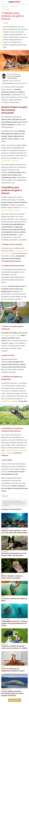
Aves (2, 574)
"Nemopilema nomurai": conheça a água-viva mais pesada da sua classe (14, 623)
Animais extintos (6, 689)
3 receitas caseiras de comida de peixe (14, 600)
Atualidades (4, 528)
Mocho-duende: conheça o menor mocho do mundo (12, 577)
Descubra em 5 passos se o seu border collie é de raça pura (13, 554)
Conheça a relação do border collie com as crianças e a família (14, 647)
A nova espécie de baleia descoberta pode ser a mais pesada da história (12, 693)
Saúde (3, 667)
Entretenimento (14, 6)
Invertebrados (5, 619)
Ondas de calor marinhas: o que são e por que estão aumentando (14, 532)
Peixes (3, 596)
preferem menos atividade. (10, 161)
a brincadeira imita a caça (10, 335)
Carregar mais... (14, 700)
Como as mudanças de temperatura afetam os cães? (13, 670)
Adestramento (5, 6)
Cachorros (4, 551)
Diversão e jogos (5, 9)
